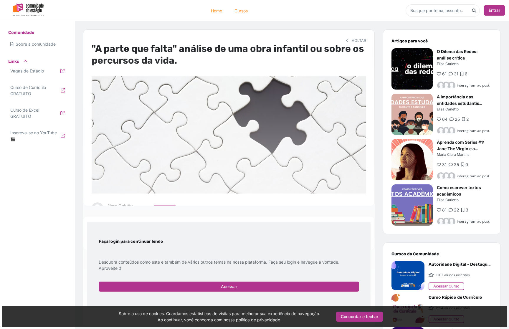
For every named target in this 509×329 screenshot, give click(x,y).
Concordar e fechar (359, 316)
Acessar (229, 286)
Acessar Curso (446, 286)
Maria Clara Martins (453, 154)
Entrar (494, 10)
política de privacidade (258, 319)
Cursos (241, 10)
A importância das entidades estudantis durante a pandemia (458, 103)
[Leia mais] (412, 69)
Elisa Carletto (448, 64)
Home (216, 10)
